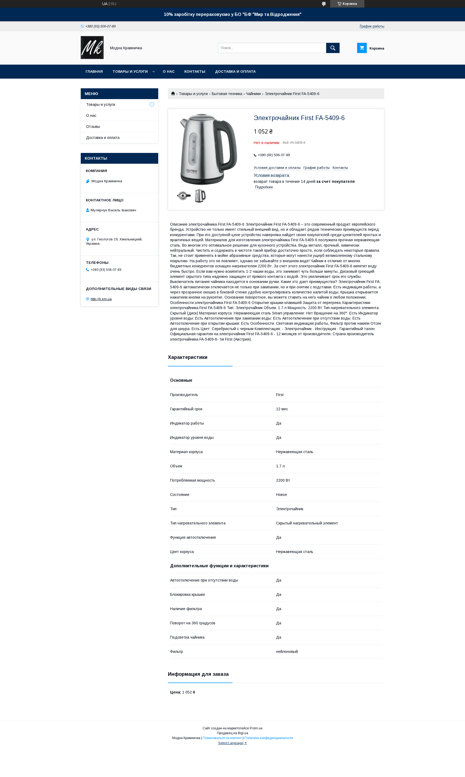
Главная (94, 71)
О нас (169, 71)
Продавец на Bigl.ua (232, 733)
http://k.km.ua (101, 299)
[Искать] (333, 48)
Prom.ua (256, 728)
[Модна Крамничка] (92, 57)
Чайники (253, 94)
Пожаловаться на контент (222, 738)
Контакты (194, 71)
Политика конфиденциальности (268, 738)
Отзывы (93, 126)
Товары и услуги (130, 71)
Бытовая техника (227, 94)
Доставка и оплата (235, 71)
